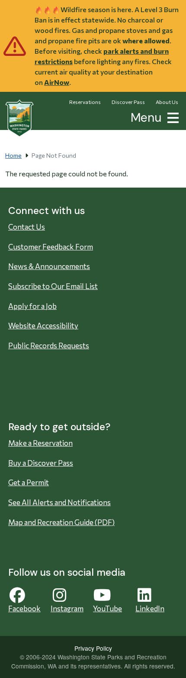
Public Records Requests (48, 345)
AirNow (56, 82)
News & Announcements (49, 266)
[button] (171, 116)
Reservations (85, 102)
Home (13, 155)
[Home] (19, 118)
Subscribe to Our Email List (53, 286)
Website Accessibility (43, 325)
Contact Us (26, 226)
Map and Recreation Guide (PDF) (61, 522)
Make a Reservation (40, 443)
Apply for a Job (32, 306)
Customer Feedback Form (50, 246)
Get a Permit (28, 482)
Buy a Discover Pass (40, 462)
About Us (167, 102)
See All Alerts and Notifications (59, 502)
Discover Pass (128, 102)
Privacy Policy (93, 648)
